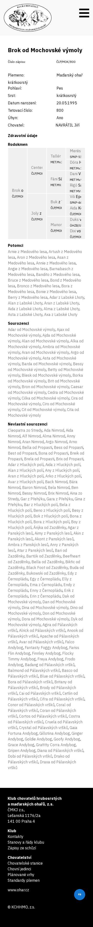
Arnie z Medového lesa (27, 251)
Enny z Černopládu (46, 590)
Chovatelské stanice (25, 863)
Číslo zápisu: (17, 62)
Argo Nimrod (56, 441)
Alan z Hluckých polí (25, 470)
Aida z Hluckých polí (62, 464)
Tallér (56, 156)
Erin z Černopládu (45, 596)
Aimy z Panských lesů (53, 533)
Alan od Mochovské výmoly (45, 341)
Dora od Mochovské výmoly (45, 619)
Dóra (74, 162)
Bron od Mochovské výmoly (45, 386)
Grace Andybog (21, 744)
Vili (72, 196)
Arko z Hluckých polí (63, 476)
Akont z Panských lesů (54, 539)
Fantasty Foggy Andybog (46, 647)
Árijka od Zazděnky (49, 527)
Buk (54, 201)
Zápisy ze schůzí (22, 848)
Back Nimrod (56, 481)
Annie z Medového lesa (56, 263)
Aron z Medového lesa (36, 257)
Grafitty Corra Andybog (56, 744)
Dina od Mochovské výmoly (45, 607)
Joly (35, 213)
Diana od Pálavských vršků (60, 750)
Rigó (73, 185)
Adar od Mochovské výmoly (31, 329)
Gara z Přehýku (59, 498)
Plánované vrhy (21, 874)
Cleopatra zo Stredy (25, 430)
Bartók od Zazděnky (43, 556)
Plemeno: (16, 75)
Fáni (54, 179)
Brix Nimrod (58, 493)
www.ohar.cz (18, 889)
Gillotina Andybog (54, 733)
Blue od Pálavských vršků (62, 676)
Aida (73, 208)
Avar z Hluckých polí (25, 481)
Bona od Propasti (53, 453)
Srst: (12, 95)
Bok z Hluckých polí (50, 516)
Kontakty (15, 836)
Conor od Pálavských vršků (31, 704)
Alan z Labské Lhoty (25, 303)
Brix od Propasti (69, 458)
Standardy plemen (24, 880)
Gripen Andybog (22, 750)
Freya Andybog (50, 659)
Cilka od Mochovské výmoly (45, 398)
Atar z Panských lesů (35, 550)
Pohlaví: (15, 88)
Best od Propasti (22, 453)
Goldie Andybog (38, 739)
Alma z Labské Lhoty (61, 308)
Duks (74, 219)
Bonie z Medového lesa (56, 291)
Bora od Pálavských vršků (30, 681)
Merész (76, 150)
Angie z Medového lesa (28, 268)
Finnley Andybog (46, 653)
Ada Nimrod (54, 430)
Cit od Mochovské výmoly (43, 409)
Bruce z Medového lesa (28, 280)
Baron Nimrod (34, 487)
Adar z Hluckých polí (26, 464)
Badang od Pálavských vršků (50, 664)
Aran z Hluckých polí (26, 476)
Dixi (73, 230)
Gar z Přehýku (33, 498)
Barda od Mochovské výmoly (46, 363)
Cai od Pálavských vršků (40, 693)
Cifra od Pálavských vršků (62, 699)
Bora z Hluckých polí (51, 521)
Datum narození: (22, 103)
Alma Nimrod (53, 436)
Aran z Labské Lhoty (61, 303)
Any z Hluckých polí (62, 470)
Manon (56, 224)
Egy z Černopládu (45, 579)
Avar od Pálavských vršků (41, 641)
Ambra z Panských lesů (28, 544)
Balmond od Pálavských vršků (34, 670)
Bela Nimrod (59, 487)
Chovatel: (16, 125)
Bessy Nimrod (34, 493)
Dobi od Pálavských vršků (30, 756)
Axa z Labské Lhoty (61, 314)
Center (37, 167)
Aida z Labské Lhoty (25, 308)
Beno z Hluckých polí (51, 510)
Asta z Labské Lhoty (25, 314)
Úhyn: (13, 117)
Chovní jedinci (19, 868)
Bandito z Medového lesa (58, 274)
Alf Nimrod (31, 436)
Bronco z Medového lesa (38, 286)
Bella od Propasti (37, 447)
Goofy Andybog (67, 739)
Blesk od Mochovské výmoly (46, 375)
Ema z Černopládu (46, 584)
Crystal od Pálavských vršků (43, 727)
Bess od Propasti (68, 447)
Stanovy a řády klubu (26, 842)
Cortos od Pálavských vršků (43, 716)
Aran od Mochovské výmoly (45, 352)
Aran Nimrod (33, 441)
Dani (74, 173)
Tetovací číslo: (20, 110)
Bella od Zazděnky (47, 561)
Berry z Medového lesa (28, 297)
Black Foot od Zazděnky (47, 567)
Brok (16, 190)
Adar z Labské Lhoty (66, 297)
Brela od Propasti (39, 458)
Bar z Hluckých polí (41, 504)
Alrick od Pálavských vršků (42, 630)
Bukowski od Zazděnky (46, 573)
